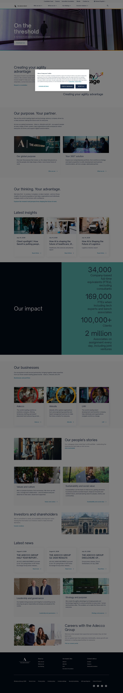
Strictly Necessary (67, 86)
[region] (62, 80)
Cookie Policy (72, 81)
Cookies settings (44, 86)
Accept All (81, 86)
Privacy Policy (78, 81)
